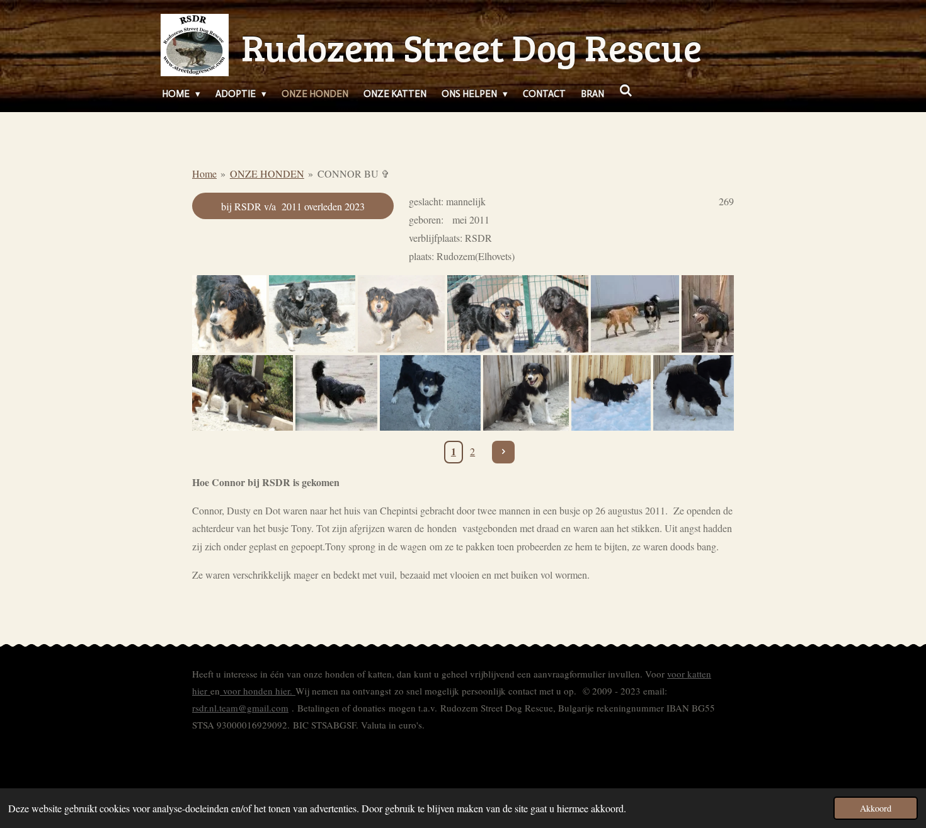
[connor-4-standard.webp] (229, 313)
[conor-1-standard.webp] (708, 313)
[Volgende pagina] (503, 452)
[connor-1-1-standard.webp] (336, 393)
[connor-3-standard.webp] (430, 393)
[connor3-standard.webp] (635, 313)
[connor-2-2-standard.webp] (242, 393)
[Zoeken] (626, 91)
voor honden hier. (257, 690)
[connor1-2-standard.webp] (693, 393)
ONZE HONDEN (267, 173)
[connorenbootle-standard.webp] (517, 313)
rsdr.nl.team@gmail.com (240, 707)
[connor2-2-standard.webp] (611, 393)
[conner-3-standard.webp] (401, 313)
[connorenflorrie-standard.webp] (312, 313)
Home (204, 173)
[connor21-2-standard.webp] (526, 393)
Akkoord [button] (875, 808)
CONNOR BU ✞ (353, 173)
